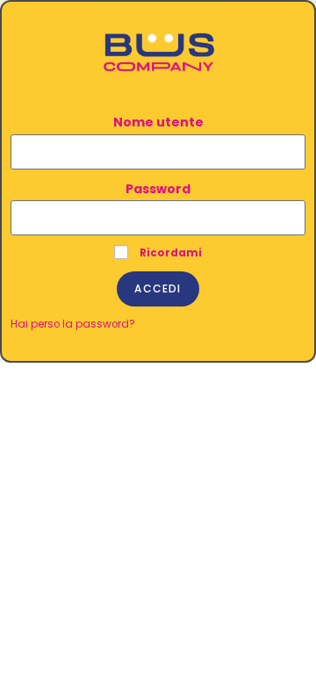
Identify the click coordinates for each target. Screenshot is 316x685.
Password (158, 189)
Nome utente (158, 122)
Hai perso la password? (73, 324)
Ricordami (169, 253)
